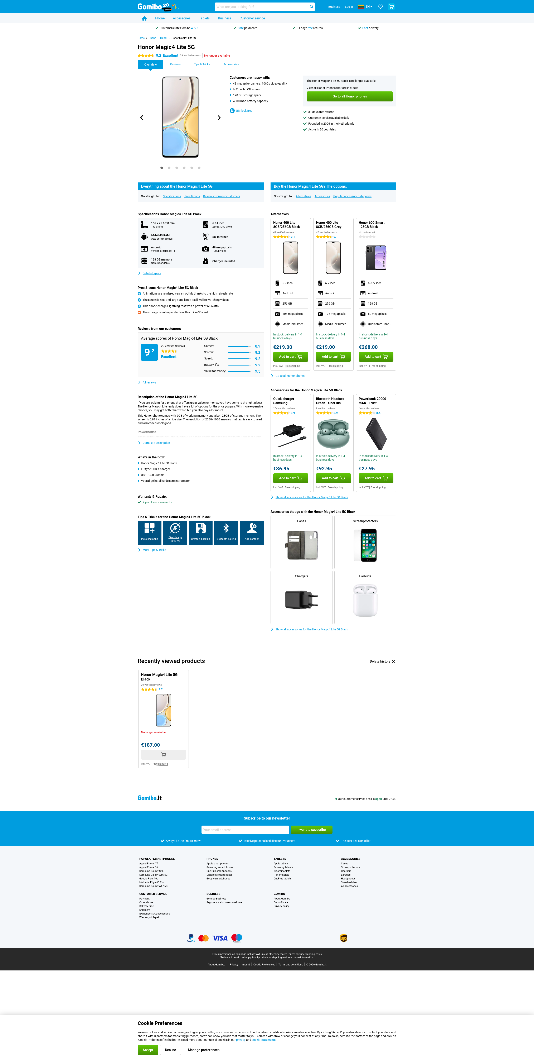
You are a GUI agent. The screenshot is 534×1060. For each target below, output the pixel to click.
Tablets (204, 18)
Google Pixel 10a (148, 878)
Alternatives (303, 196)
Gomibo (279, 894)
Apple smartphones (218, 863)
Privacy (234, 964)
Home (141, 38)
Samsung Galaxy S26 (151, 871)
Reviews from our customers (221, 196)
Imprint (246, 964)
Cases (344, 863)
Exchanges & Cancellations (154, 913)
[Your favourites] (380, 7)
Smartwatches (349, 882)
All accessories (349, 886)
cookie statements (264, 1039)
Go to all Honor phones (290, 375)
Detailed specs (152, 273)
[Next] (219, 118)
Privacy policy (281, 906)
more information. (304, 957)
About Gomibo (282, 898)
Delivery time (146, 906)
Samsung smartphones (220, 867)
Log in (349, 6)
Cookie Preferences (264, 964)
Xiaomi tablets (282, 871)
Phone (160, 18)
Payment (144, 898)
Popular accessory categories (352, 196)
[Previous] (142, 118)
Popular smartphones (157, 858)
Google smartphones (218, 878)
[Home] (144, 18)
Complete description (156, 442)
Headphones (348, 878)
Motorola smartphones (219, 874)
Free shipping (292, 365)
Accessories (181, 18)
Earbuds (345, 874)
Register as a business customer (225, 902)
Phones (212, 858)
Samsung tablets (283, 867)
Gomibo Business (216, 898)
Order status (146, 902)
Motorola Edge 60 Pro (151, 882)
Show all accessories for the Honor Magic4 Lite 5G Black (312, 497)
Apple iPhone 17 (148, 863)
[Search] (311, 6)
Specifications (172, 196)
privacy (241, 1039)
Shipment (144, 909)
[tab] (161, 168)
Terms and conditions (290, 964)
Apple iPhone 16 (148, 867)
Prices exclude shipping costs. (305, 954)
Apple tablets (281, 863)
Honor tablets (281, 874)
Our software (281, 902)
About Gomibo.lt (217, 964)
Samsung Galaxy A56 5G (153, 874)
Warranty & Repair (149, 917)
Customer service (252, 18)
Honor (163, 38)
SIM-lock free (244, 110)
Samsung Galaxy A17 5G (153, 886)
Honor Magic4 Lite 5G (183, 38)
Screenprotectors (350, 867)
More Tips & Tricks (154, 550)
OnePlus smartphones (219, 871)
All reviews (149, 382)
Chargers (346, 871)
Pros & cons (192, 196)
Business (224, 18)
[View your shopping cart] (391, 7)
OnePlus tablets (282, 878)
